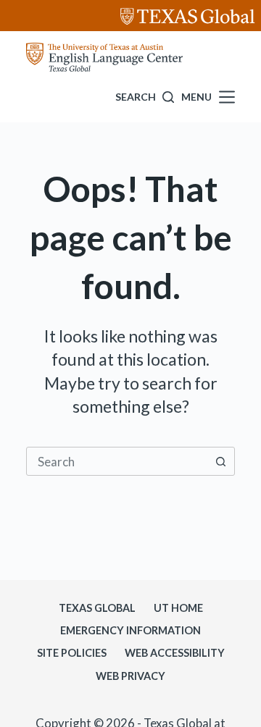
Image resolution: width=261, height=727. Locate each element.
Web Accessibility (175, 653)
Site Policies (72, 653)
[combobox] (117, 461)
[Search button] (220, 461)
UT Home (178, 608)
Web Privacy (130, 676)
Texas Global (97, 608)
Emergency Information (130, 630)
